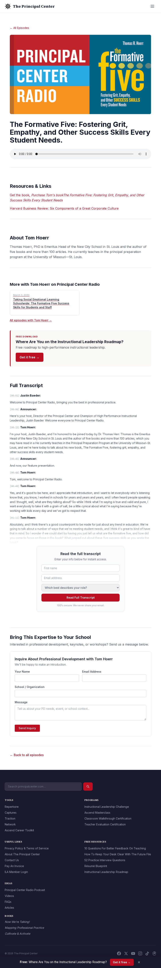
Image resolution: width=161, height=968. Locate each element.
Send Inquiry (27, 728)
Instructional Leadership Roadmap (106, 872)
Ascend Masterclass (97, 812)
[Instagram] (140, 953)
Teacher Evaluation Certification (105, 824)
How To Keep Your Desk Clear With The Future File (117, 854)
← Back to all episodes (27, 755)
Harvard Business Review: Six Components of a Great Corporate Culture (64, 208)
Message (21, 702)
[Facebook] (119, 953)
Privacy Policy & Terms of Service (27, 848)
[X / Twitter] (126, 953)
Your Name (22, 671)
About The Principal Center (22, 854)
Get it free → (29, 357)
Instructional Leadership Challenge (106, 806)
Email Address (91, 671)
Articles (9, 907)
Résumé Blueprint (95, 866)
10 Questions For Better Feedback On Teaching (115, 848)
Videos (9, 895)
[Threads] (154, 953)
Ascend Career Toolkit (19, 830)
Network (10, 824)
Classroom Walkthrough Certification (107, 818)
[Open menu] (152, 6)
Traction (10, 818)
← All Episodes (19, 27)
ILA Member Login (16, 872)
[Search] (88, 786)
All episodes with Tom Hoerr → (31, 320)
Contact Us (12, 860)
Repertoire (12, 806)
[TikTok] (147, 953)
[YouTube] (133, 953)
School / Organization (30, 687)
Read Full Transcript (81, 597)
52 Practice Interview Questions (104, 860)
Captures (10, 812)
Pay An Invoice (14, 866)
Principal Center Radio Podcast (25, 890)
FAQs (8, 901)
